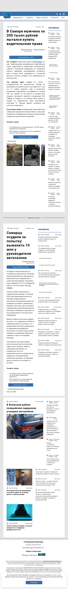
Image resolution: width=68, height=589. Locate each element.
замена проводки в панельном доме (47, 283)
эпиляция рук (42, 258)
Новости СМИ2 (11, 144)
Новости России (53, 79)
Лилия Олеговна (26, 49)
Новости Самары (14, 26)
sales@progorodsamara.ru (33, 548)
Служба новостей (28, 261)
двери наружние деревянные (53, 106)
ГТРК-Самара (37, 62)
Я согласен (34, 582)
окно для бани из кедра (45, 292)
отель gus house (11, 141)
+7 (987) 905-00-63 (15, 570)
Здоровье (51, 417)
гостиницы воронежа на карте (15, 389)
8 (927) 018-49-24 (33, 545)
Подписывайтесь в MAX (26, 57)
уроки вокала (52, 64)
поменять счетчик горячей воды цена (55, 98)
